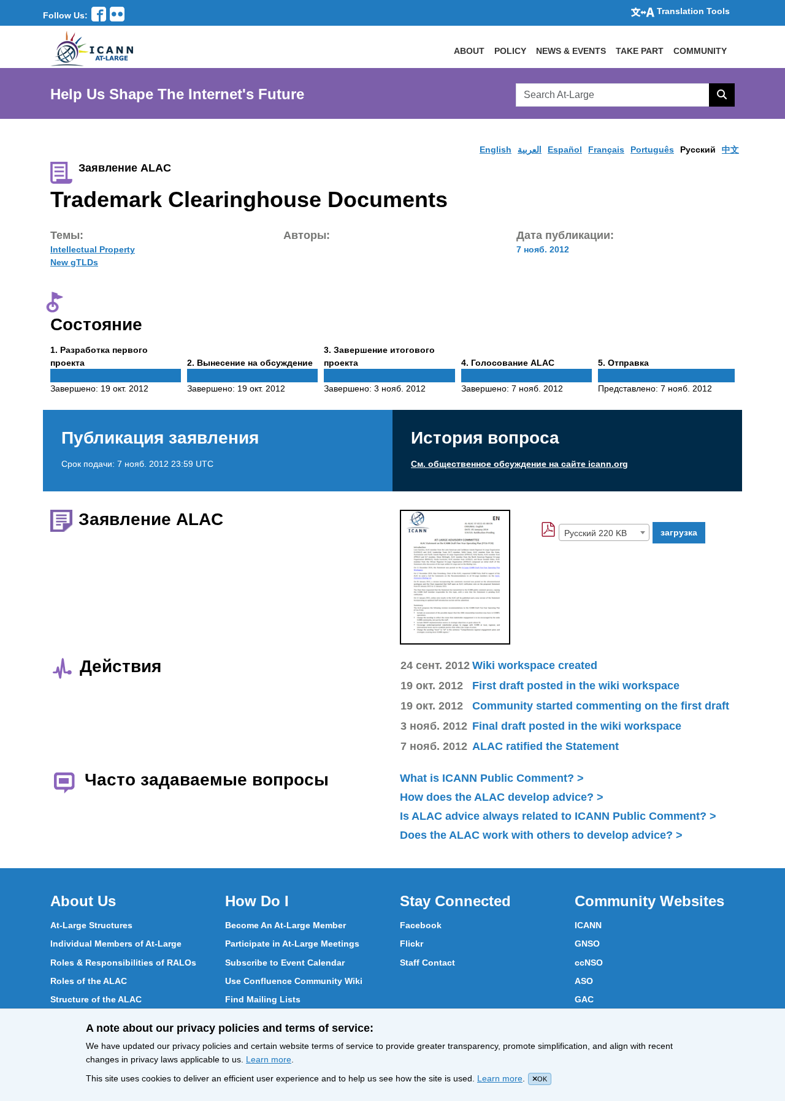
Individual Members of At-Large (116, 943)
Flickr (411, 943)
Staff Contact (427, 962)
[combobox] (604, 532)
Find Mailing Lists (263, 999)
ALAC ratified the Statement (545, 746)
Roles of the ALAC (88, 981)
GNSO (587, 943)
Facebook (421, 925)
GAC (584, 999)
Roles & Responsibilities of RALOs (123, 962)
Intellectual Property (92, 249)
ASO (584, 981)
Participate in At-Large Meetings (292, 943)
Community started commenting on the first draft (600, 706)
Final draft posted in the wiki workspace (576, 726)
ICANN (588, 925)
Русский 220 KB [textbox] (595, 533)
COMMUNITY (700, 51)
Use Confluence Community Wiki (293, 981)
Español (565, 149)
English (495, 149)
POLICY (510, 51)
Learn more (268, 1059)
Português (652, 149)
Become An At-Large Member (285, 925)
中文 (730, 149)
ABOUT (469, 51)
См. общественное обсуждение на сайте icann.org (519, 464)
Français (606, 149)
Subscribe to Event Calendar (285, 962)
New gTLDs (74, 262)
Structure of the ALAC (96, 999)
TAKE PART (640, 51)
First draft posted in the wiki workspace (576, 685)
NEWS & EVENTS (571, 51)
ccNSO (589, 962)
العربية (530, 149)
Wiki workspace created (534, 665)
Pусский (698, 149)
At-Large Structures (91, 925)
